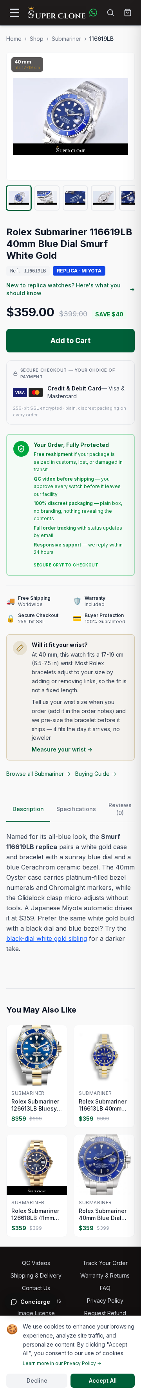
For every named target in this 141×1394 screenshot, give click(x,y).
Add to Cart (70, 340)
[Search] (110, 12)
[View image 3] (75, 198)
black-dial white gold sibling (46, 938)
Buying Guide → (95, 773)
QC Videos (36, 1263)
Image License (36, 1313)
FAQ (105, 1288)
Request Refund (105, 1313)
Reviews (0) (120, 809)
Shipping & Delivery (36, 1275)
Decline (37, 1380)
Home (14, 38)
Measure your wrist (62, 749)
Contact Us (36, 1288)
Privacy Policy (105, 1300)
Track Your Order (105, 1263)
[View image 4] (103, 198)
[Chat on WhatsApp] (93, 12)
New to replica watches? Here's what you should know (70, 289)
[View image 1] (18, 198)
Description (28, 809)
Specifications (76, 809)
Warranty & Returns (105, 1275)
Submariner (66, 38)
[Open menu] (14, 12)
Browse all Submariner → (38, 773)
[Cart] (128, 12)
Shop (36, 38)
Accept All (103, 1380)
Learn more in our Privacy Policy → (62, 1363)
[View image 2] (47, 198)
